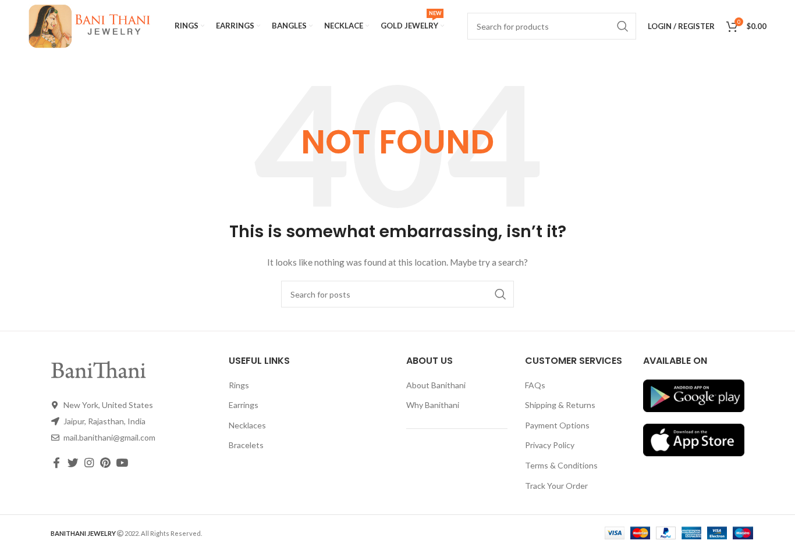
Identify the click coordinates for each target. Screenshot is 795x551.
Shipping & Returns (560, 405)
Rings (239, 385)
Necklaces (247, 425)
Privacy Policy (549, 445)
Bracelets (246, 445)
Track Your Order (556, 486)
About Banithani (436, 385)
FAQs (535, 385)
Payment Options (557, 425)
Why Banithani (432, 405)
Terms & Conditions (561, 465)
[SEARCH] (500, 294)
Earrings (243, 405)
